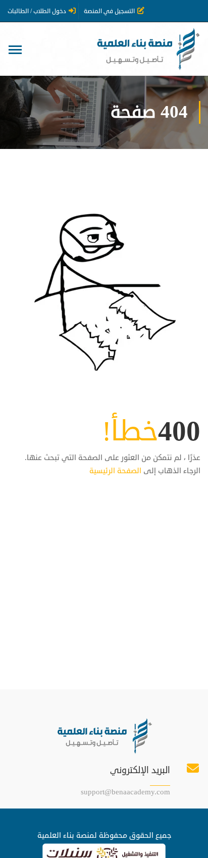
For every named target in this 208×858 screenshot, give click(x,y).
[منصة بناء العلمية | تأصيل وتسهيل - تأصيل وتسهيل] (147, 49)
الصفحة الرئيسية (115, 471)
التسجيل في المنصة (109, 11)
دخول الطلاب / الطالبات (37, 11)
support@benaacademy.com (125, 792)
